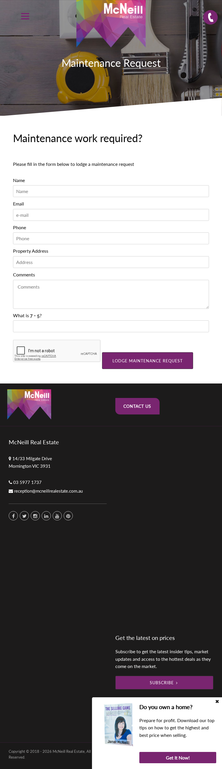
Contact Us (137, 406)
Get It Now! (178, 757)
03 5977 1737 (27, 482)
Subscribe (162, 682)
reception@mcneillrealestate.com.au (48, 490)
